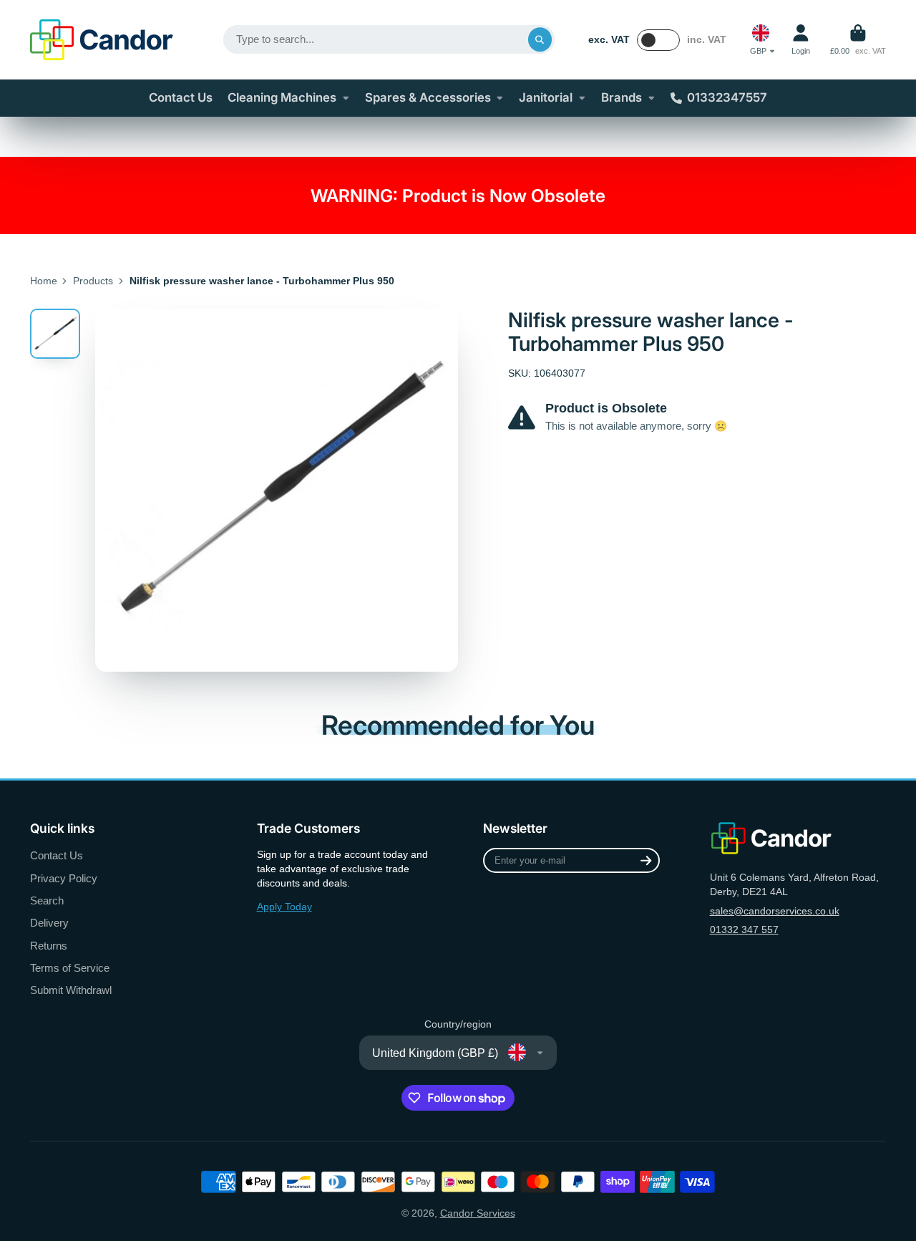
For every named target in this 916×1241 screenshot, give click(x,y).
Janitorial (545, 97)
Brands (621, 97)
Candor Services (477, 1213)
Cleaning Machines (282, 97)
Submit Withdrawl (71, 990)
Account (800, 39)
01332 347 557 (744, 929)
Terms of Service (69, 968)
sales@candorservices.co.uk (774, 911)
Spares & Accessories (428, 97)
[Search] (540, 39)
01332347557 (727, 97)
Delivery (49, 923)
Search (47, 900)
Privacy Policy (63, 878)
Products (93, 280)
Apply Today (284, 906)
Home (43, 280)
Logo (101, 39)
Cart (858, 39)
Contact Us (181, 97)
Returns (48, 946)
